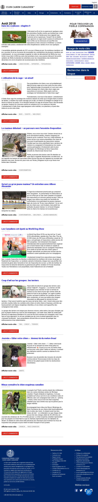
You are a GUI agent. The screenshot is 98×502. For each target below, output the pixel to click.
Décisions (78, 476)
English (94, 2)
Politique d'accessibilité (82, 455)
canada (22, 427)
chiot (67, 56)
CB (76, 54)
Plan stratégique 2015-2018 (59, 461)
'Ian (20, 324)
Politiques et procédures (82, 459)
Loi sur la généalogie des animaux (85, 472)
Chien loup (92, 54)
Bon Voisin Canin (80, 52)
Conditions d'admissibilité (83, 466)
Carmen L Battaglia (70, 54)
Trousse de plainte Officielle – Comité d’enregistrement (83, 479)
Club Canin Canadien (34, 7)
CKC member (76, 56)
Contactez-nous (87, 6)
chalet (79, 54)
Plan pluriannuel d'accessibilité (84, 457)
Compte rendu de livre (79, 60)
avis (20, 114)
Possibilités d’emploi (57, 459)
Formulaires (55, 464)
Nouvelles (54, 463)
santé (21, 371)
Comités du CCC (56, 470)
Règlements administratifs (82, 461)
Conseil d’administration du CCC (60, 468)
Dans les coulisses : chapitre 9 (16, 26)
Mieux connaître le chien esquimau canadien (23, 385)
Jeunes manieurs (50, 215)
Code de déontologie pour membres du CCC (83, 469)
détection (93, 62)
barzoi (73, 52)
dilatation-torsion (70, 64)
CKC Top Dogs (83, 56)
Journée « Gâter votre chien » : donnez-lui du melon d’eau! (29, 338)
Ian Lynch (36, 114)
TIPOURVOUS (46, 64)
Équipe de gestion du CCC (59, 466)
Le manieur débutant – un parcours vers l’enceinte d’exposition (31, 128)
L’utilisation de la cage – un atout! (17, 78)
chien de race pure (85, 54)
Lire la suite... (7, 485)
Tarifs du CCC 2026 (57, 453)
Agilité (67, 52)
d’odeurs (83, 62)
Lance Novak (24, 64)
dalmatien (87, 62)
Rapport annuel (56, 457)
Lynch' (26, 324)
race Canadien (33, 427)
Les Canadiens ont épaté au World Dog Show (23, 229)
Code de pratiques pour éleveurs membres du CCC (84, 463)
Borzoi (85, 52)
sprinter (35, 64)
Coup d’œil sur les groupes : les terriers (20, 280)
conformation (25, 170)
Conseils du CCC (56, 472)
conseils (77, 62)
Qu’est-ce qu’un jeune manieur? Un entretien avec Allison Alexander (29, 185)
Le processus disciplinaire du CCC (84, 474)
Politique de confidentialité (83, 453)
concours (87, 60)
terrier (35, 324)
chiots (27, 114)
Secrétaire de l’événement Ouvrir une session (58, 475)
